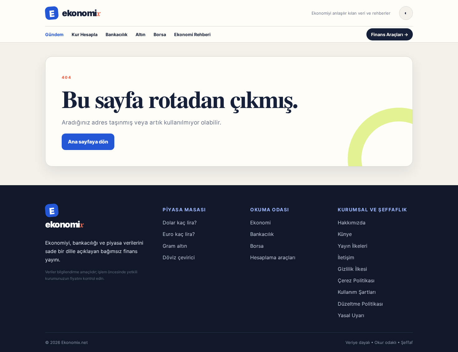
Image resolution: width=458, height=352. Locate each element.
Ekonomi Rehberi (192, 34)
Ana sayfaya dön (88, 141)
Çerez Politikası (356, 280)
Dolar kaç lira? (180, 222)
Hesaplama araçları (272, 257)
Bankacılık (116, 34)
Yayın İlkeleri (352, 246)
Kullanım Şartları (357, 292)
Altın (141, 34)
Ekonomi (260, 222)
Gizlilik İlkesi (352, 269)
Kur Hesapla (85, 34)
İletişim (346, 257)
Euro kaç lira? (179, 234)
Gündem (54, 34)
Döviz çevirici (179, 257)
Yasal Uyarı (351, 315)
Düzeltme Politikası (360, 304)
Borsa (160, 34)
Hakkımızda (351, 222)
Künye (345, 234)
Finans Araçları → (389, 34)
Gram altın (175, 246)
